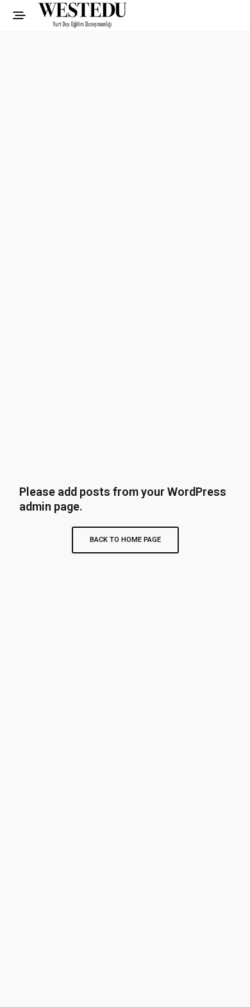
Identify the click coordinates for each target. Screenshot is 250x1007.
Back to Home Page (125, 540)
